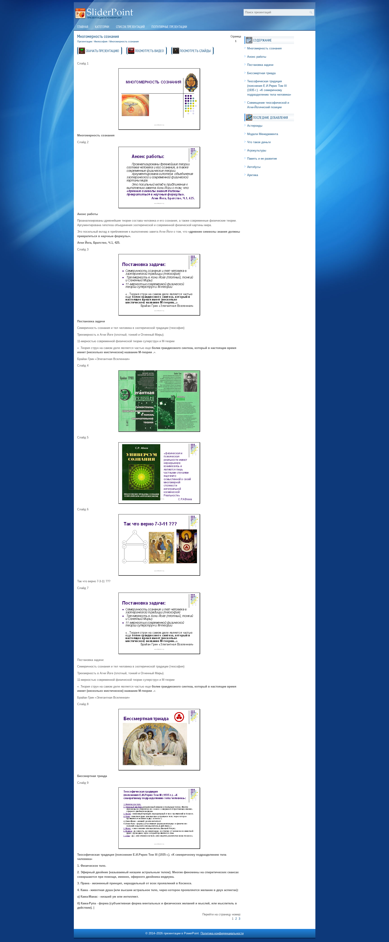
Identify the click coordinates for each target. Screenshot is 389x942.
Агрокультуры (256, 150)
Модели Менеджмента (262, 134)
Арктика (252, 175)
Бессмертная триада (261, 73)
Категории (102, 27)
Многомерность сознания (124, 41)
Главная (82, 27)
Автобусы (253, 167)
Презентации (84, 41)
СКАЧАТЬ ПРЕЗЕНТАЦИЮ (102, 51)
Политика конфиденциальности (222, 933)
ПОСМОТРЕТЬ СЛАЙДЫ (195, 50)
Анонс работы (256, 56)
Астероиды (254, 125)
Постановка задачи (260, 64)
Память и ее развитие (262, 158)
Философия (100, 41)
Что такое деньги (259, 142)
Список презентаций (130, 27)
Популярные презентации (169, 27)
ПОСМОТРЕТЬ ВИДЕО (149, 51)
